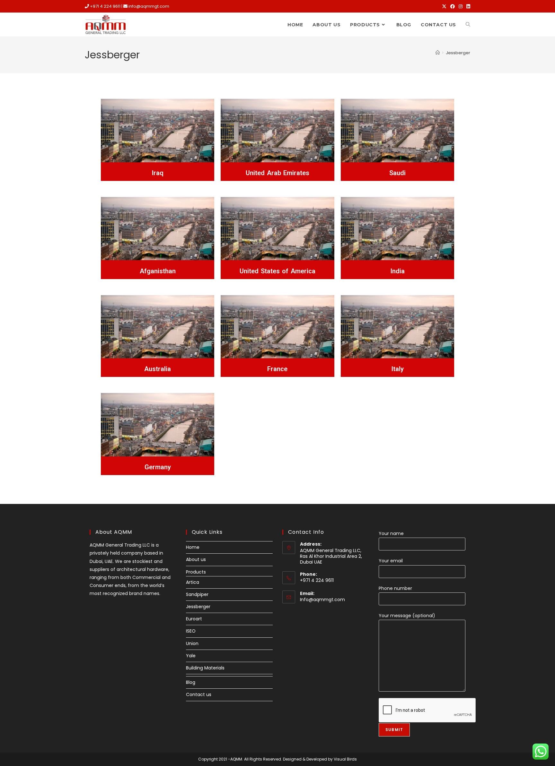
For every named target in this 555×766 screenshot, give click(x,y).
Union (192, 643)
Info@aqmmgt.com (322, 599)
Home (192, 547)
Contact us (198, 694)
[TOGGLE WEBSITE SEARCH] (468, 25)
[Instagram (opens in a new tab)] (460, 6)
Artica (192, 582)
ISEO (191, 631)
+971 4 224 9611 (105, 6)
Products (196, 572)
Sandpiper (197, 594)
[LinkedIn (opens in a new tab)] (467, 6)
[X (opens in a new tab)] (444, 6)
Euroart (194, 619)
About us (196, 559)
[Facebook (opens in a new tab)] (452, 6)
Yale (191, 655)
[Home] (438, 53)
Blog (190, 682)
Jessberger (458, 53)
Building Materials (205, 668)
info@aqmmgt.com (148, 6)
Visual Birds (345, 759)
